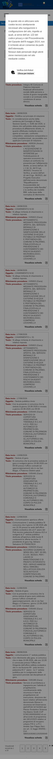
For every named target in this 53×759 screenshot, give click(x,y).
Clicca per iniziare (26, 73)
